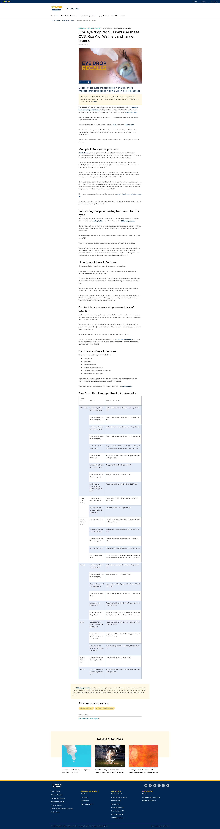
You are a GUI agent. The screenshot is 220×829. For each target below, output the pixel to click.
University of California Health (151, 797)
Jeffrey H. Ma (97, 221)
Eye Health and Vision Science (89, 28)
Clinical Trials (115, 804)
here (95, 101)
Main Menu (6, 2)
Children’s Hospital (56, 795)
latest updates (127, 386)
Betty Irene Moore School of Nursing (62, 809)
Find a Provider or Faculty (119, 797)
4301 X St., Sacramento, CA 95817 (160, 826)
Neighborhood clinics (57, 802)
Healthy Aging (65, 20)
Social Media (85, 801)
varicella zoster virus (124, 339)
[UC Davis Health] (57, 785)
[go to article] (76, 756)
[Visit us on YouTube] (145, 785)
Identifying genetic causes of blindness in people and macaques (143, 771)
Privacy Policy (89, 826)
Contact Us (84, 797)
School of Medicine (57, 805)
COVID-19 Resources (117, 818)
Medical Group (55, 812)
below (115, 125)
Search (214, 2)
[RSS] (167, 785)
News (123, 16)
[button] (110, 66)
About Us (115, 16)
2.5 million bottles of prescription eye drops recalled (76, 771)
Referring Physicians (117, 807)
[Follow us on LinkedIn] (154, 785)
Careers (203, 2)
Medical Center (55, 791)
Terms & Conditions (79, 826)
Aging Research (103, 16)
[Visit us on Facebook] (149, 785)
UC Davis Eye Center (128, 221)
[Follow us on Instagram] (163, 785)
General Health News (86, 708)
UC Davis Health (56, 20)
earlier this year (131, 112)
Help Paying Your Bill (117, 811)
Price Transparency (117, 814)
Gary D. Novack (84, 153)
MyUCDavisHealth (116, 794)
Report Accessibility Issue (101, 826)
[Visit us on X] (158, 785)
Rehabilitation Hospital (58, 798)
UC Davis (144, 794)
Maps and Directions (87, 804)
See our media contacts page (89, 718)
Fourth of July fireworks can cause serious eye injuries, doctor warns (109, 771)
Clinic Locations (116, 801)
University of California (149, 801)
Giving (195, 2)
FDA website (129, 125)
